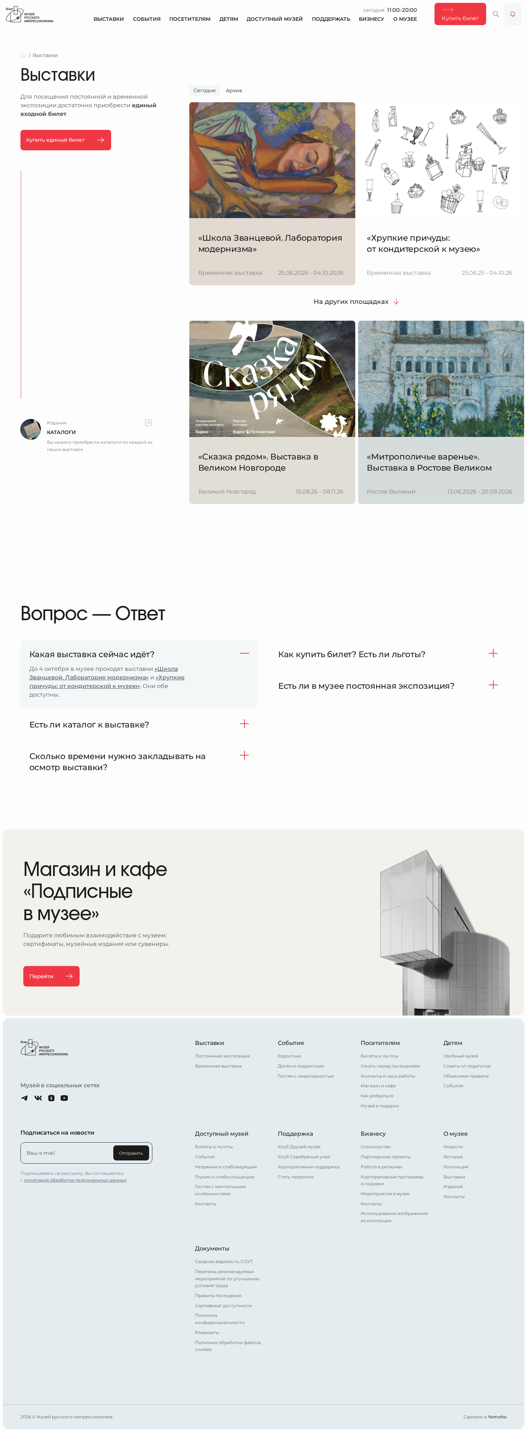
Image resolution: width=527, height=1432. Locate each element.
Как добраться (377, 1095)
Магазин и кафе (378, 1085)
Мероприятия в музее (385, 1193)
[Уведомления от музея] (512, 14)
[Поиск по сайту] (496, 14)
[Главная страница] (29, 14)
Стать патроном (296, 1176)
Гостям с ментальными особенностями (220, 1190)
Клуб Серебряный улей (304, 1156)
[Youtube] (64, 1098)
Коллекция (455, 1166)
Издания (453, 1186)
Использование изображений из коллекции (394, 1217)
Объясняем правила (466, 1076)
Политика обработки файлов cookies (228, 1346)
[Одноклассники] (51, 1098)
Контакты (205, 1203)
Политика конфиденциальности (219, 1319)
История (453, 1156)
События (147, 19)
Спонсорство (376, 1146)
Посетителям (189, 19)
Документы (212, 1248)
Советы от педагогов (466, 1066)
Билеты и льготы (379, 1056)
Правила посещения (218, 1295)
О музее (405, 19)
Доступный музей (275, 19)
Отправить (131, 1153)
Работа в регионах (381, 1166)
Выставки (109, 19)
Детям (228, 19)
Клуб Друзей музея (299, 1146)
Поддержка (295, 1133)
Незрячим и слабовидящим (226, 1166)
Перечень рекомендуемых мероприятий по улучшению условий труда (227, 1278)
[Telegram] (24, 1098)
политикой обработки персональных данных (75, 1180)
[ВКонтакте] (38, 1098)
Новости (453, 1146)
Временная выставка (218, 1066)
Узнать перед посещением (390, 1066)
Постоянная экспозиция (222, 1056)
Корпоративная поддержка (309, 1166)
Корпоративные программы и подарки (392, 1180)
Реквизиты (207, 1332)
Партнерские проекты (385, 1156)
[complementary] (86, 436)
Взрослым (289, 1056)
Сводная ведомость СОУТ (224, 1261)
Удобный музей (460, 1056)
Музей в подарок (380, 1105)
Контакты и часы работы (388, 1076)
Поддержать (331, 19)
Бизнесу (371, 19)
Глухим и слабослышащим (224, 1176)
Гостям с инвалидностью (306, 1076)
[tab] (204, 90)
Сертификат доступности (223, 1305)
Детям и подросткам (301, 1066)
